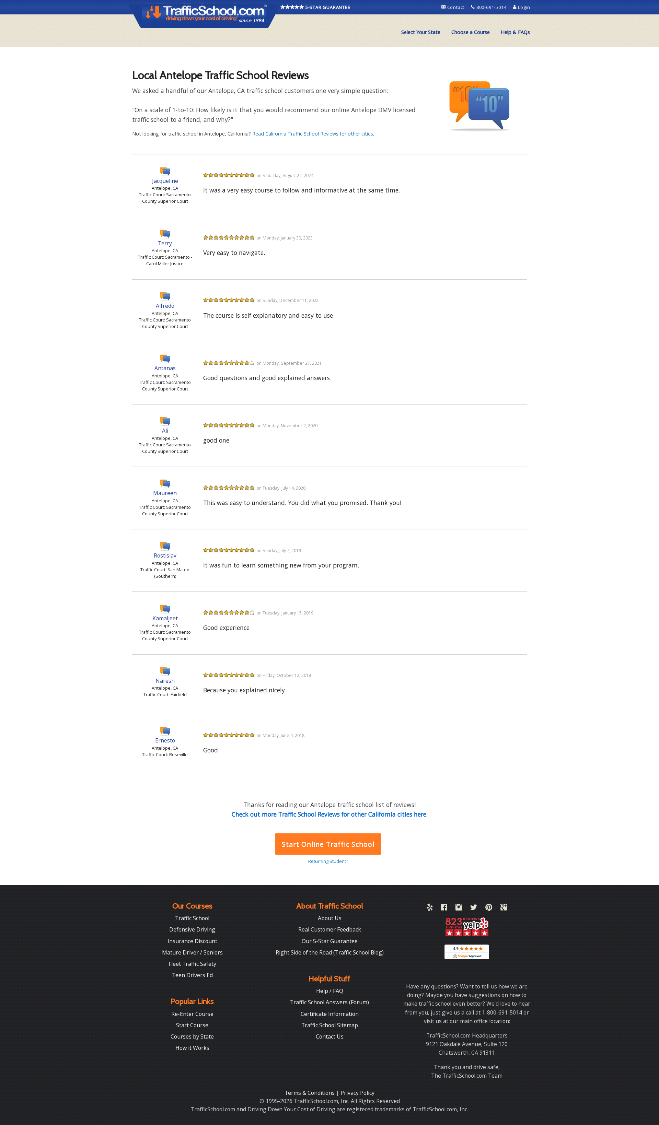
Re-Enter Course (192, 1014)
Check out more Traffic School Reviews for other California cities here (329, 814)
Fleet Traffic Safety (192, 964)
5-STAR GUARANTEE (327, 7)
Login (523, 7)
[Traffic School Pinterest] (488, 908)
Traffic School (192, 918)
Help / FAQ (329, 991)
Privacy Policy (357, 1093)
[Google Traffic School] (503, 908)
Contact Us (330, 1036)
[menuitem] (421, 32)
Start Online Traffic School (328, 844)
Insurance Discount (192, 941)
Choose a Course (470, 32)
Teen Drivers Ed (192, 975)
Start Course (192, 1025)
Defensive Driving (192, 929)
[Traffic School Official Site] (204, 15)
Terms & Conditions (310, 1093)
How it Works (192, 1048)
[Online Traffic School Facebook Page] (444, 908)
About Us (330, 918)
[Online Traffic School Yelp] (429, 908)
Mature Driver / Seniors (192, 952)
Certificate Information (330, 1014)
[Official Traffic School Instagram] (458, 908)
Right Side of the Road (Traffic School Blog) (330, 952)
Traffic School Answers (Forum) (329, 1002)
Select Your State (420, 32)
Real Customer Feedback (329, 929)
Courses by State (192, 1036)
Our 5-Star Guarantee (330, 941)
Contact (456, 7)
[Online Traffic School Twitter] (473, 908)
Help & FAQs (515, 32)
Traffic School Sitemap (329, 1025)
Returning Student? (328, 861)
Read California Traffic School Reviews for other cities (312, 133)
